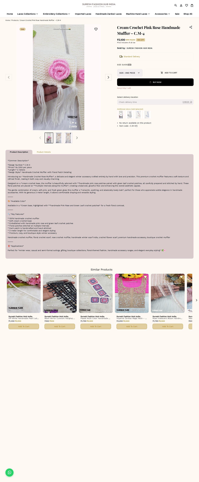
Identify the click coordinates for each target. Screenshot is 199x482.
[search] (175, 5)
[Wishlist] (95, 29)
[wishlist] (186, 5)
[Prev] (40, 138)
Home (7, 20)
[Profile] (181, 5)
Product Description (19, 152)
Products (15, 20)
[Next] (77, 138)
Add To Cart (23, 326)
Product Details (44, 152)
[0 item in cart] (192, 5)
